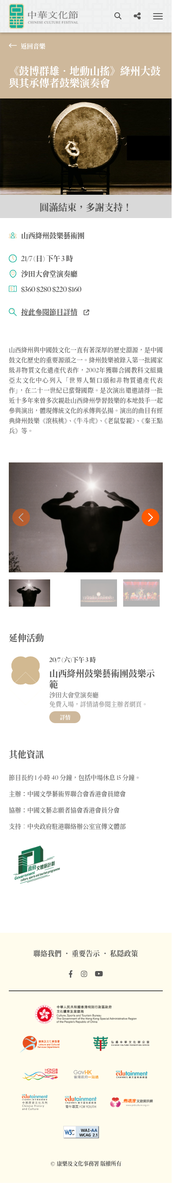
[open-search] (117, 16)
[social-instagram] (84, 974)
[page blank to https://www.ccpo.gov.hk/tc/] (122, 1043)
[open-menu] (158, 16)
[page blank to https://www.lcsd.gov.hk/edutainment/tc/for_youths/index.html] (80, 1102)
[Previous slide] (21, 517)
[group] (29, 593)
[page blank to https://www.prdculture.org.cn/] (131, 1102)
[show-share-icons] (137, 16)
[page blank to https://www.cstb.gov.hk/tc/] (85, 1014)
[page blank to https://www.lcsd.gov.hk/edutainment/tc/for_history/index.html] (34, 1102)
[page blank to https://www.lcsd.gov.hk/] (49, 1043)
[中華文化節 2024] (43, 15)
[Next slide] (150, 517)
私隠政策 (124, 954)
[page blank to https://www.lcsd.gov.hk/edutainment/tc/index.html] (131, 1074)
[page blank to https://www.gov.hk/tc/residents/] (86, 1074)
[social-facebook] (71, 974)
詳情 (65, 718)
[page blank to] (81, 1132)
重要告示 (86, 954)
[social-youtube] (99, 974)
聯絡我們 (47, 954)
